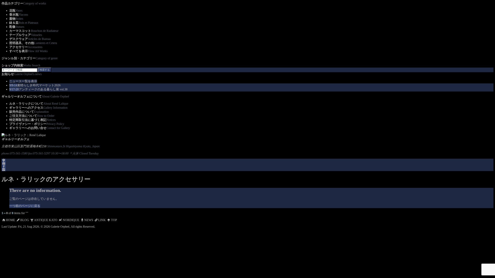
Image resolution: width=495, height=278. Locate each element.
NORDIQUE (71, 220)
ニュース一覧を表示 (23, 81)
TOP (114, 220)
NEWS (88, 220)
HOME (10, 220)
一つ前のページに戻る (24, 206)
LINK (102, 220)
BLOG (24, 220)
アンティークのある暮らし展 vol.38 (38, 89)
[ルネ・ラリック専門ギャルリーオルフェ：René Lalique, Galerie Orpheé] (24, 135)
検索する (45, 69)
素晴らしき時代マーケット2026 (35, 85)
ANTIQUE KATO (45, 220)
